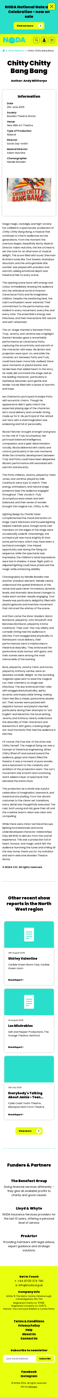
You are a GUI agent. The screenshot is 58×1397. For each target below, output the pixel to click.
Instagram (29, 1376)
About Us (29, 1334)
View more (25, 1130)
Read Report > (15, 980)
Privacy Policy (29, 1325)
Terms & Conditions (29, 1321)
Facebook (29, 1372)
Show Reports (16, 50)
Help (29, 1330)
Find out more (25, 25)
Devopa (33, 1386)
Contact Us (29, 1338)
